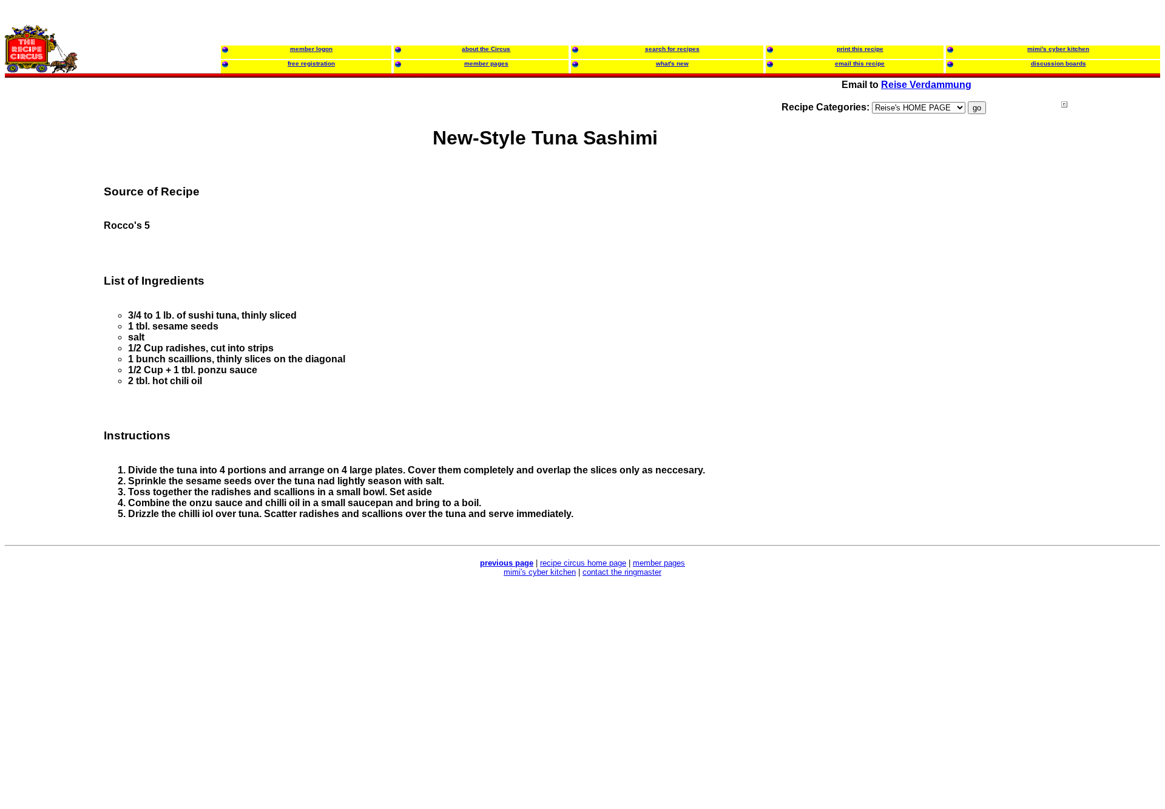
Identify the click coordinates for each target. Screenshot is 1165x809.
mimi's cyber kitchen (540, 572)
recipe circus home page (583, 562)
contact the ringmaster (621, 572)
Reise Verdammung (926, 85)
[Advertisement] (1109, 333)
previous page (506, 562)
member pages (659, 562)
